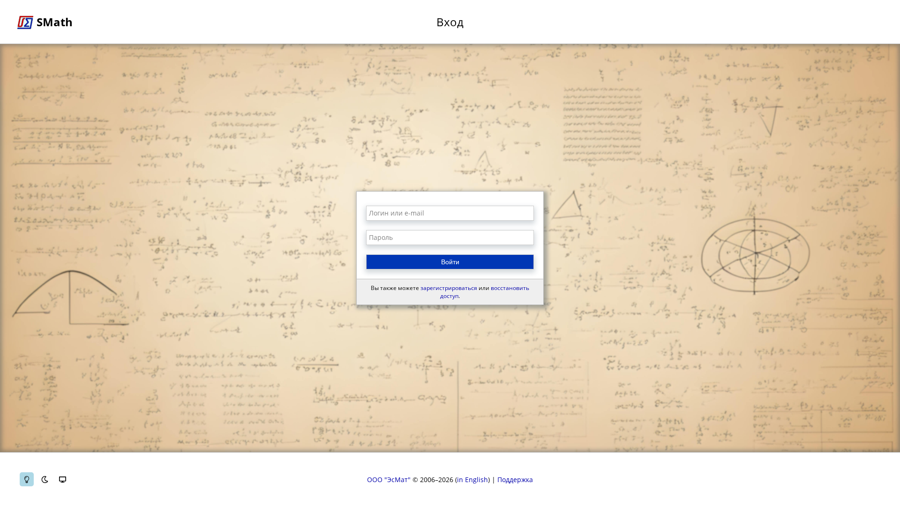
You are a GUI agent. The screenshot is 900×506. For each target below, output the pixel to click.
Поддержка (515, 479)
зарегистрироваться (448, 288)
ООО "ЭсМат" (389, 479)
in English (472, 479)
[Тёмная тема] (45, 479)
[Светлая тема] (27, 479)
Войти (450, 262)
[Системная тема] (62, 479)
